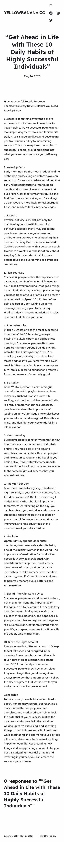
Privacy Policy (47, 835)
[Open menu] (51, 5)
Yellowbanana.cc (24, 12)
